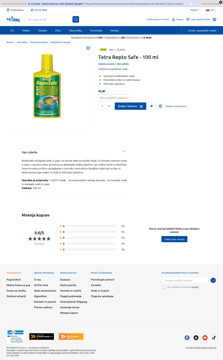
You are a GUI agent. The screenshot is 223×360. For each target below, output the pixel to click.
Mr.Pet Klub (41, 9)
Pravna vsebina (43, 307)
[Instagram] (196, 337)
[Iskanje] (75, 19)
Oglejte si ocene (106, 63)
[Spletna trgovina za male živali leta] (41, 336)
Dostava (65, 279)
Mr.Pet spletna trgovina (205, 347)
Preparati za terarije (60, 42)
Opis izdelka (123, 63)
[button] (105, 106)
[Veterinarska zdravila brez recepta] (15, 336)
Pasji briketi (14, 279)
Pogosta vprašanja (102, 296)
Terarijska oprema (39, 42)
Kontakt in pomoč (45, 301)
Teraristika (22, 42)
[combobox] (50, 19)
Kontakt (96, 285)
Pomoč (194, 9)
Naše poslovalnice (45, 290)
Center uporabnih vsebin (202, 30)
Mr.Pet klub (41, 285)
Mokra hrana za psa (18, 285)
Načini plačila (68, 285)
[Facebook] (187, 337)
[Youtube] (205, 337)
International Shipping (73, 301)
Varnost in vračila (70, 290)
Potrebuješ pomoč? (103, 279)
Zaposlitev (40, 296)
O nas (37, 279)
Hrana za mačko (16, 290)
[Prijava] (213, 280)
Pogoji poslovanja (71, 296)
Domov (10, 42)
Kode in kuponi (100, 290)
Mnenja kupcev (69, 312)
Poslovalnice (17, 9)
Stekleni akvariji (16, 296)
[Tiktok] (214, 337)
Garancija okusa (69, 307)
